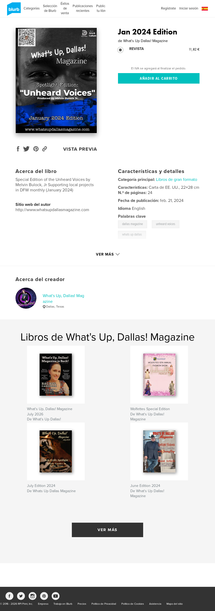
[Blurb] (13, 11)
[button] (205, 9)
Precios (82, 603)
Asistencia (155, 603)
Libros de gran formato (176, 179)
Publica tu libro (101, 8)
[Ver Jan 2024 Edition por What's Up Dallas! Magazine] (56, 80)
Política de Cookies (132, 603)
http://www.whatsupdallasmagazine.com (52, 209)
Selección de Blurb (50, 8)
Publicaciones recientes (83, 8)
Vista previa (80, 149)
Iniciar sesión (188, 8)
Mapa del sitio (174, 603)
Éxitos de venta (65, 8)
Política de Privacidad (104, 603)
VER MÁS (107, 529)
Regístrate (168, 8)
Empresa (43, 603)
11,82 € (194, 49)
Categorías (32, 8)
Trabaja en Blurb (62, 603)
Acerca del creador (40, 279)
